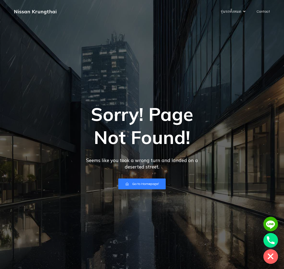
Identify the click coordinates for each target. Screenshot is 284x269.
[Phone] (270, 240)
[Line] (270, 224)
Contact (263, 11)
